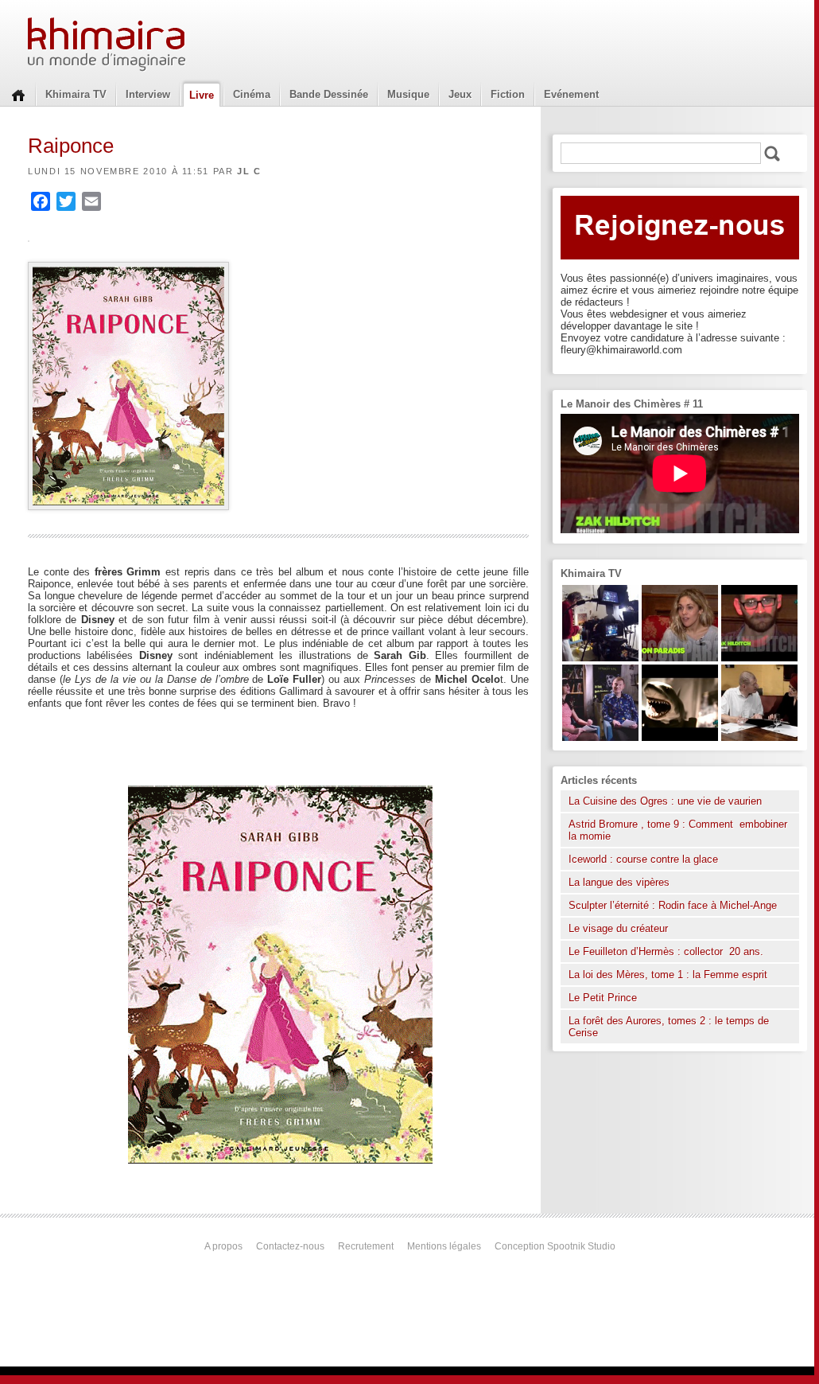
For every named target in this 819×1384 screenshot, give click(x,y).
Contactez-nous (290, 1246)
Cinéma (251, 94)
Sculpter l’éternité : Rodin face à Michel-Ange (673, 905)
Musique (408, 94)
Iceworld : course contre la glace (643, 859)
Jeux (460, 94)
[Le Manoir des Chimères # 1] (600, 737)
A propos (223, 1246)
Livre (201, 95)
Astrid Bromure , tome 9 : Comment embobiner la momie (678, 830)
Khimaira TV (76, 94)
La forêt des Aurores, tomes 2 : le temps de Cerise (669, 1027)
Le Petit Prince (603, 998)
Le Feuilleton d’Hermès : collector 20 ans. (668, 951)
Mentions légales (444, 1246)
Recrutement (366, 1246)
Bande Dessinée (328, 94)
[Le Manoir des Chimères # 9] (680, 658)
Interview (148, 94)
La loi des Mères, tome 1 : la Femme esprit (668, 974)
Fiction (508, 94)
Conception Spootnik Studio (555, 1246)
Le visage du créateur (618, 928)
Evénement (571, 94)
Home (18, 94)
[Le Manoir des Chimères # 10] (680, 737)
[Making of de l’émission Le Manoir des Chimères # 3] (600, 658)
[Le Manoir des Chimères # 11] (759, 658)
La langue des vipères (619, 882)
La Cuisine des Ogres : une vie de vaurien (665, 801)
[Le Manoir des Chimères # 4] (759, 737)
